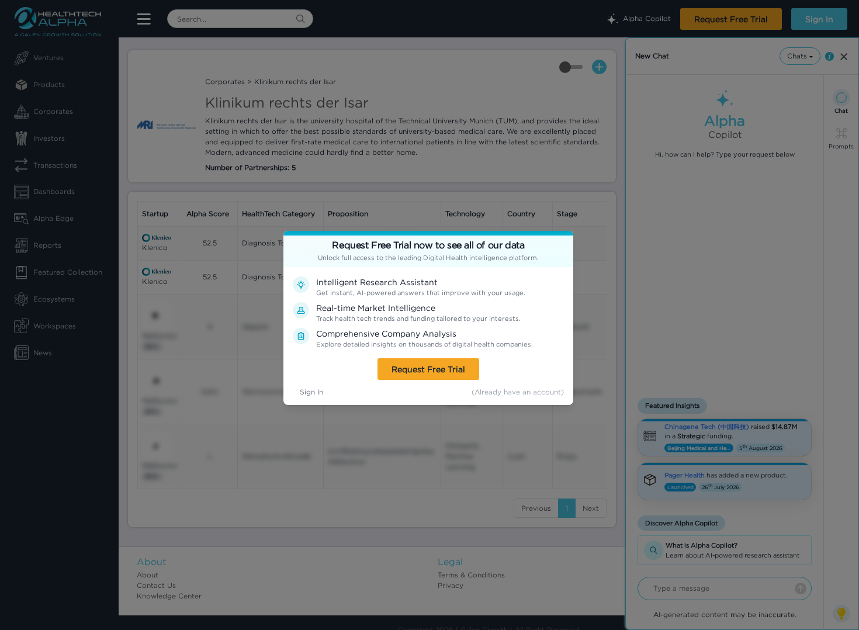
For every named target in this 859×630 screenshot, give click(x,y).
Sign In (311, 392)
